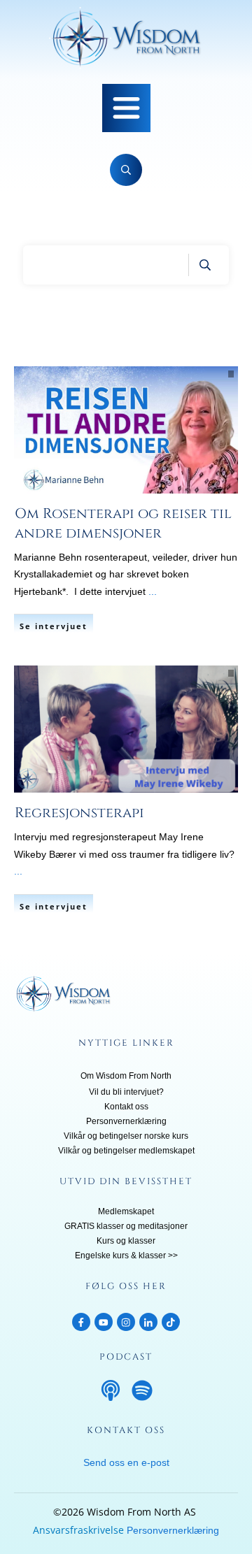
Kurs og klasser (126, 1241)
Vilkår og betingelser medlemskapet (126, 1151)
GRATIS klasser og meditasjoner (126, 1226)
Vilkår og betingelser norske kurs (126, 1136)
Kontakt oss (126, 1106)
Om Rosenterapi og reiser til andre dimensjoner (123, 523)
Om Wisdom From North (126, 1076)
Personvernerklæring (126, 1121)
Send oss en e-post (126, 1462)
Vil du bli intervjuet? (126, 1092)
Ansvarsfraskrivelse (78, 1530)
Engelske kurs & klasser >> (126, 1255)
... (152, 591)
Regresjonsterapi (79, 812)
